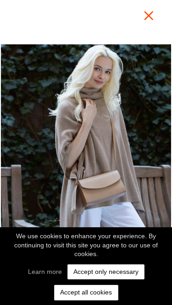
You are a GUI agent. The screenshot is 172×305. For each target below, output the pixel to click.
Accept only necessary (106, 271)
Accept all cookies (86, 292)
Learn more (45, 271)
